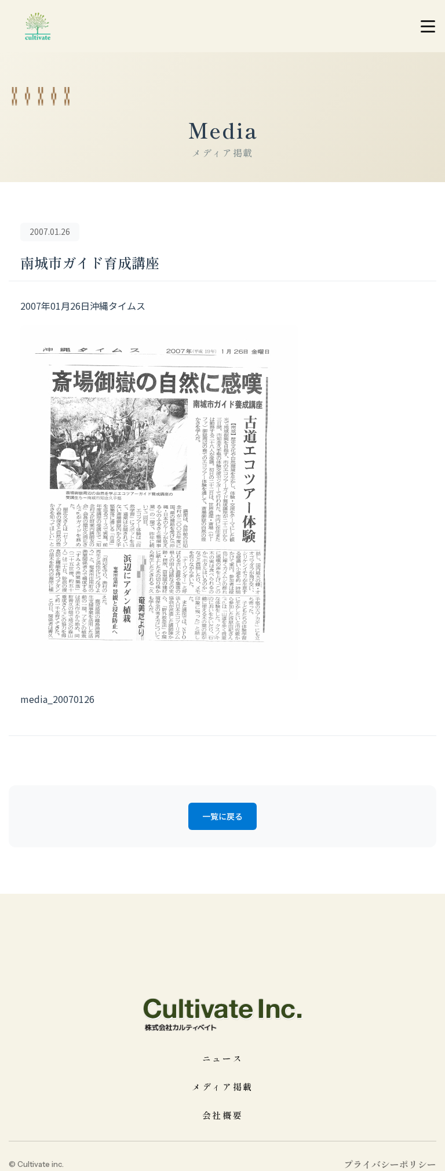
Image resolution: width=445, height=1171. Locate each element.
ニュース (222, 1058)
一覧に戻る (222, 816)
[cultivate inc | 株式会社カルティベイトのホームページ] (38, 26)
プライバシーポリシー (390, 1164)
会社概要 (222, 1115)
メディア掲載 (222, 1087)
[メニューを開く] (427, 26)
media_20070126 (57, 699)
